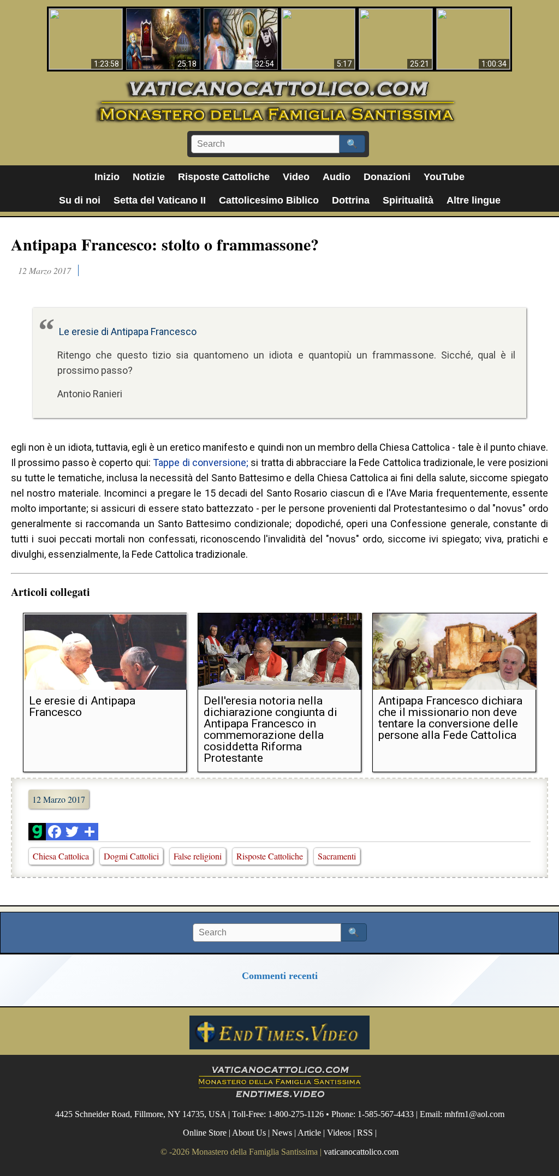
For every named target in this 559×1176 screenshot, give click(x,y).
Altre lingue (474, 200)
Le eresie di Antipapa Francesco (128, 331)
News (282, 1132)
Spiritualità (408, 200)
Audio (336, 176)
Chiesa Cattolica (61, 856)
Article (309, 1132)
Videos (339, 1132)
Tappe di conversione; (200, 462)
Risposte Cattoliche (224, 176)
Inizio (107, 176)
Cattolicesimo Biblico (269, 200)
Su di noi (79, 200)
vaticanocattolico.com (361, 1151)
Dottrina (351, 200)
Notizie (149, 176)
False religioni (198, 856)
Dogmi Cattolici (131, 856)
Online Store (205, 1132)
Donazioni (387, 176)
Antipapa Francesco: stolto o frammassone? (165, 244)
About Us (249, 1132)
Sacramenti (337, 856)
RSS (365, 1132)
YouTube (444, 176)
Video (296, 176)
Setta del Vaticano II (160, 200)
